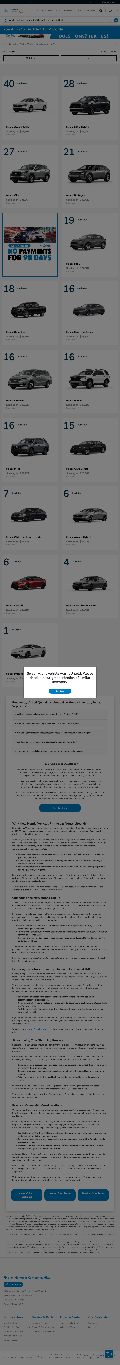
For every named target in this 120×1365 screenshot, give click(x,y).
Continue (60, 691)
